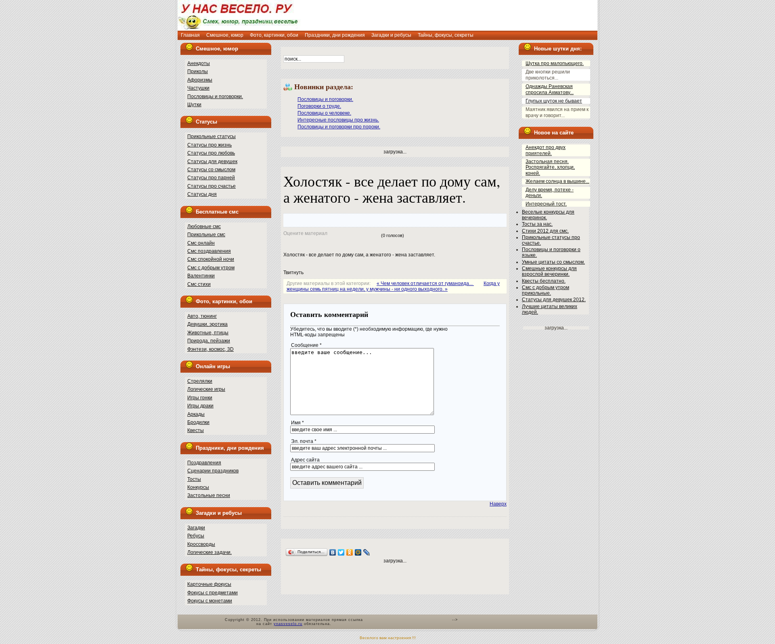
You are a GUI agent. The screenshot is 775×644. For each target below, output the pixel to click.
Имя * (297, 423)
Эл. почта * (303, 441)
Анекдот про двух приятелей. (546, 150)
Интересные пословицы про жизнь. (338, 120)
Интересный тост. (546, 204)
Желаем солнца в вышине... (557, 181)
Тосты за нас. (537, 224)
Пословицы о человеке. (324, 113)
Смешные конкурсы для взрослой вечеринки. (549, 271)
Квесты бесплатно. (544, 281)
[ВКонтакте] (333, 552)
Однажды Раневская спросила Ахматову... (550, 89)
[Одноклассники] (350, 552)
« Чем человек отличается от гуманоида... (425, 283)
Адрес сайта (305, 460)
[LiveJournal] (366, 552)
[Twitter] (341, 552)
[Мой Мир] (358, 552)
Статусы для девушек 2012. (554, 299)
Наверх (498, 504)
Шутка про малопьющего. (555, 63)
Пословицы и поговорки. (325, 99)
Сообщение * (306, 345)
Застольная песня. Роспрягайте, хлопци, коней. (550, 167)
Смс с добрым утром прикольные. (545, 290)
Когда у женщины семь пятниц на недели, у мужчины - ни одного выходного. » (393, 286)
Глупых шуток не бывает (554, 101)
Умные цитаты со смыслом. (553, 262)
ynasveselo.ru (288, 624)
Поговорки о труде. (319, 106)
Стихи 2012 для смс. (545, 231)
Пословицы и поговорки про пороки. (338, 127)
